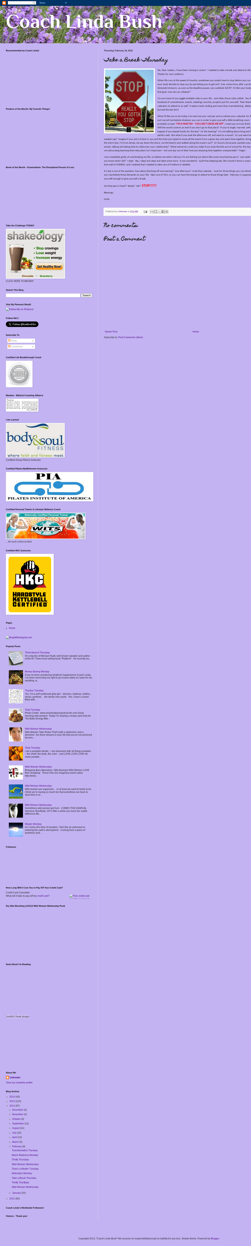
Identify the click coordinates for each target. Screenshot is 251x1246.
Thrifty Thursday (20, 1159)
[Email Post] (145, 211)
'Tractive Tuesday (34, 690)
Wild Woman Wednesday (38, 728)
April (15, 1137)
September (18, 1123)
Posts (13, 340)
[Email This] (152, 212)
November (18, 1114)
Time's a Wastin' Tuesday (25, 1168)
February (17, 1146)
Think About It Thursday (37, 652)
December (18, 1109)
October (16, 1119)
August (16, 1128)
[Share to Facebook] (163, 212)
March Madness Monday (25, 1155)
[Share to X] (159, 212)
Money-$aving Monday (37, 671)
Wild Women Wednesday (38, 805)
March (15, 1142)
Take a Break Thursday (24, 1178)
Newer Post (111, 331)
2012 (12, 1105)
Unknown (15, 1077)
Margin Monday (33, 824)
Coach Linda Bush (84, 21)
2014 (12, 1096)
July (14, 1132)
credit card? (43, 896)
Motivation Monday (22, 1173)
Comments (16, 346)
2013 (12, 1101)
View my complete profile (19, 1082)
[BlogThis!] (155, 212)
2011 (12, 1198)
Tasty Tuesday (32, 709)
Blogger (215, 1238)
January (16, 1193)
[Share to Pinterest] (167, 212)
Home (196, 331)
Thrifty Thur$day (20, 1182)
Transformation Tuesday (25, 1150)
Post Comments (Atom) (130, 337)
